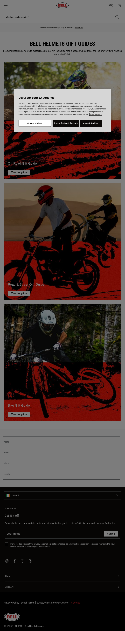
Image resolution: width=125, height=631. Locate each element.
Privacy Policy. (96, 114)
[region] (62, 110)
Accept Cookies (90, 123)
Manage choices (35, 123)
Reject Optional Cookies (66, 123)
